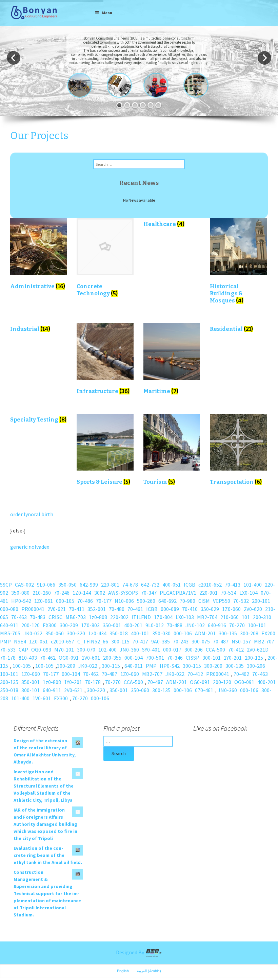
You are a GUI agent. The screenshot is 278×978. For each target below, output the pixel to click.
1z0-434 (97, 633)
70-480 (116, 609)
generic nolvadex (29, 546)
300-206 (193, 649)
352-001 (96, 609)
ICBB (152, 609)
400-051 (171, 584)
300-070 (86, 649)
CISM (204, 600)
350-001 (112, 625)
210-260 (42, 592)
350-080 (20, 592)
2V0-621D (258, 649)
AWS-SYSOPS (123, 592)
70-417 (140, 641)
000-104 (133, 657)
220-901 (208, 592)
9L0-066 (46, 584)
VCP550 (221, 600)
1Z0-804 (163, 617)
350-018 (119, 633)
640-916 (217, 625)
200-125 (254, 657)
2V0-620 (253, 609)
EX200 (268, 633)
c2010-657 (62, 641)
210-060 (229, 617)
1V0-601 (91, 657)
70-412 (236, 649)
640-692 (167, 600)
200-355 (112, 657)
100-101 (257, 625)
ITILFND (141, 617)
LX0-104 (248, 592)
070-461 (204, 690)
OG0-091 (69, 657)
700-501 (155, 657)
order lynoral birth (31, 514)
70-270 (237, 625)
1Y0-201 (233, 657)
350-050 (67, 584)
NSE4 (20, 641)
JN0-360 (129, 649)
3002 (99, 592)
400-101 (140, 633)
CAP (23, 649)
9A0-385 (160, 641)
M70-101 (64, 649)
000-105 (65, 600)
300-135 (228, 633)
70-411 (76, 609)
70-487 (221, 641)
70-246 (62, 592)
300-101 (211, 657)
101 (246, 617)
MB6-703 (75, 617)
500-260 (146, 600)
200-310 (262, 617)
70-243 (180, 641)
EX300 (50, 625)
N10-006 (124, 600)
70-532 (241, 600)
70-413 (232, 584)
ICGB (189, 584)
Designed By (130, 952)
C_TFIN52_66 (92, 641)
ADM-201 (205, 633)
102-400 (107, 649)
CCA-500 (215, 649)
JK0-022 (32, 633)
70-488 (174, 625)
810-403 (28, 657)
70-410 (190, 609)
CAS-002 (24, 584)
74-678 (130, 584)
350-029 (210, 609)
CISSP (192, 657)
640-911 (9, 625)
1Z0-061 (43, 600)
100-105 (22, 665)
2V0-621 (56, 609)
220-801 (110, 584)
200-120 (30, 625)
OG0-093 (41, 649)
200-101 (261, 600)
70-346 (175, 657)
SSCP (6, 584)
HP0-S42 (21, 600)
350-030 (161, 633)
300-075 (201, 641)
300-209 (69, 625)
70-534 (228, 592)
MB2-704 (207, 617)
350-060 (54, 633)
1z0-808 (98, 617)
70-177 (104, 600)
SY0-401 (151, 649)
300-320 (76, 633)
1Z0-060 (231, 609)
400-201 (133, 625)
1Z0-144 (82, 592)
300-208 (249, 633)
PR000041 (32, 609)
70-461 (135, 609)
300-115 (120, 641)
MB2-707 (264, 641)
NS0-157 (241, 641)
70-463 (19, 617)
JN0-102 (195, 625)
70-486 (85, 600)
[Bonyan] (34, 11)
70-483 (37, 617)
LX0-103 (185, 617)
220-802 (119, 617)
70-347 (149, 592)
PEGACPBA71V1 (178, 592)
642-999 (89, 584)
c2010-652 (210, 584)
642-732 (150, 584)
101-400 (252, 584)
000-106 (183, 633)
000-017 (172, 649)
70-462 (48, 657)
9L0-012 (154, 625)
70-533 (8, 649)
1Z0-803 (90, 625)
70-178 (8, 657)
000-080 (9, 609)
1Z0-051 (38, 641)
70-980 (187, 600)
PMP (5, 641)
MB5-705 (10, 633)
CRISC (55, 617)
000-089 (170, 609)
